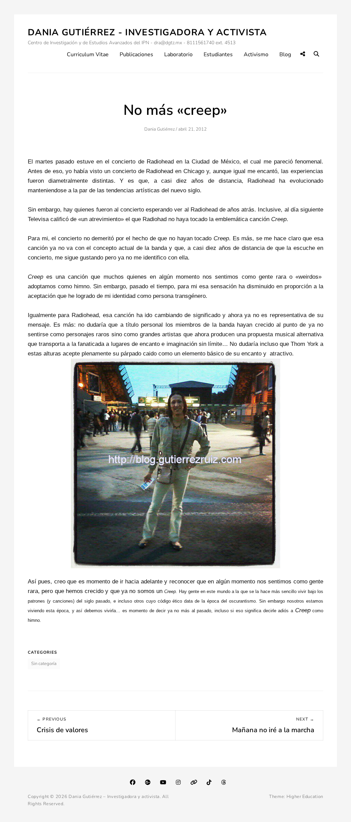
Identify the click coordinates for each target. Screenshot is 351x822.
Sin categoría (44, 664)
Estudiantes (218, 54)
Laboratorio (178, 54)
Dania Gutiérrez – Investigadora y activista (114, 797)
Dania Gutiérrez (159, 129)
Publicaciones (136, 54)
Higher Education (305, 797)
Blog (285, 54)
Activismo (256, 54)
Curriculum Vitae (88, 54)
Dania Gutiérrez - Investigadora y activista (147, 32)
